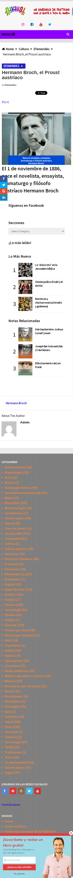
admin (25, 422)
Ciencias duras (15, 528)
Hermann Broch (16, 403)
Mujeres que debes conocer (24, 676)
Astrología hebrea (18, 487)
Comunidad (13, 538)
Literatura (12, 666)
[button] (26, 842)
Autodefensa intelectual (23, 493)
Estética (11, 594)
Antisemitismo (15, 467)
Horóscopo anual (17, 630)
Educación (12, 569)
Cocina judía (13, 533)
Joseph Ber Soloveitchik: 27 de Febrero (49, 348)
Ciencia (10, 523)
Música (9, 681)
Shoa (8, 727)
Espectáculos (14, 589)
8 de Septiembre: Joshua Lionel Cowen (49, 331)
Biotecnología (15, 508)
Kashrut (10, 655)
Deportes (11, 554)
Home (9, 821)
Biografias (12, 503)
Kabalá (9, 650)
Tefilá (9, 747)
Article (9, 482)
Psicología (12, 706)
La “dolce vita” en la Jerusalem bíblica (46, 266)
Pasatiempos (14, 696)
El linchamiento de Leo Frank (48, 365)
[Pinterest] (13, 791)
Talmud (10, 737)
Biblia (9, 498)
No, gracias (19, 873)
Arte (8, 477)
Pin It (5, 102)
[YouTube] (37, 791)
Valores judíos (15, 767)
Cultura (10, 543)
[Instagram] (21, 791)
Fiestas (10, 604)
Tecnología (13, 742)
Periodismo (13, 701)
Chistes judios (15, 518)
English (10, 584)
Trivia (9, 757)
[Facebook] (4, 791)
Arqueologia (13, 472)
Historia (10, 625)
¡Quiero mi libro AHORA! (19, 867)
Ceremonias (13, 513)
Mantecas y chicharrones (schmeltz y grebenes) (48, 302)
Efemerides (11, 66)
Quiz (8, 711)
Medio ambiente (16, 671)
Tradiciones (13, 752)
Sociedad (11, 732)
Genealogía (13, 610)
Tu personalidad (16, 762)
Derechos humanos (18, 559)
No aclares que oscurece (22, 686)
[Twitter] (29, 791)
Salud (9, 722)
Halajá (9, 620)
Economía (12, 564)
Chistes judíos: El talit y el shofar (49, 283)
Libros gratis (14, 660)
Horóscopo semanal (19, 635)
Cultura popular (16, 549)
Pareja (9, 691)
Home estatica (15, 826)
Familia (10, 599)
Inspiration (12, 645)
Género (10, 615)
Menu (6, 34)
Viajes (9, 772)
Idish (8, 640)
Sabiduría (11, 716)
